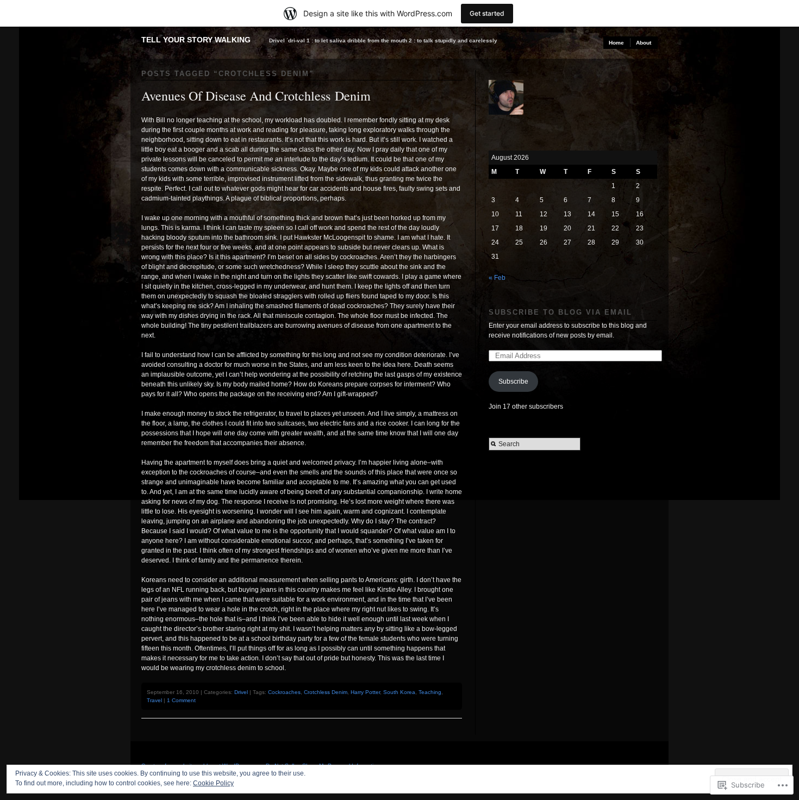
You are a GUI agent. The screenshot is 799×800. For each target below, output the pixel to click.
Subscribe (513, 381)
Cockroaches (284, 692)
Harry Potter (365, 692)
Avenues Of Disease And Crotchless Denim (256, 95)
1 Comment (181, 700)
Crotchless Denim (325, 692)
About (643, 43)
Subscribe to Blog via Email (560, 312)
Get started (487, 13)
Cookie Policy (213, 783)
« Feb (497, 278)
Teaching (430, 692)
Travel (154, 700)
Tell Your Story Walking (196, 39)
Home (616, 43)
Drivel (241, 692)
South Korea (399, 692)
